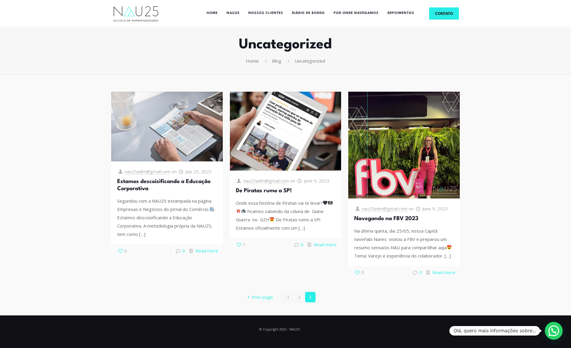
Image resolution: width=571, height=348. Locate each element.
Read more (206, 251)
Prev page (262, 297)
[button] (554, 331)
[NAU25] (136, 13)
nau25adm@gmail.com (147, 171)
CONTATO (444, 14)
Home (252, 61)
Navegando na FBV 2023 (386, 218)
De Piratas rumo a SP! (264, 190)
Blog (276, 61)
